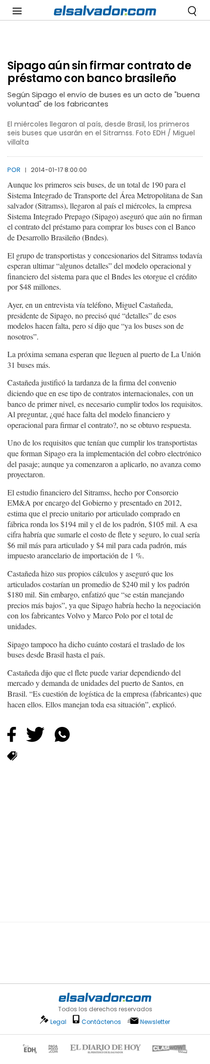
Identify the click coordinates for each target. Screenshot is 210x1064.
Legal (58, 1022)
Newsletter (155, 1022)
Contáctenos (101, 1022)
